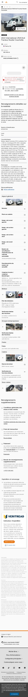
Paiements (6, 454)
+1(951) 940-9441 (8, 471)
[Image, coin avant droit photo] (24, 242)
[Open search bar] (17, 2)
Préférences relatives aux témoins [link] (14, 673)
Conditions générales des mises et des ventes (14, 423)
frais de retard (10, 449)
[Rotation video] (24, 208)
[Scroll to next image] (25, 202)
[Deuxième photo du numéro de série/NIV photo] (24, 263)
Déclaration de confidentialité (7, 672)
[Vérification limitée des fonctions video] (24, 312)
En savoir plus (11, 545)
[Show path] (7, 7)
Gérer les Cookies (21, 688)
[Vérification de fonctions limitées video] (24, 371)
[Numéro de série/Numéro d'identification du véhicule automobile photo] (24, 249)
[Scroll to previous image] (3, 202)
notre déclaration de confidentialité (13, 690)
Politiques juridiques (21, 672)
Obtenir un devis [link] (9, 541)
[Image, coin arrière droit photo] (24, 235)
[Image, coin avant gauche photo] (24, 220)
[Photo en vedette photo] (24, 214)
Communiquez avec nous (11, 644)
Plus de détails (8, 438)
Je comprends (14, 694)
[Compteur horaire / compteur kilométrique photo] (24, 272)
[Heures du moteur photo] (24, 364)
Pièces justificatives (9, 189)
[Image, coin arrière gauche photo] (24, 228)
